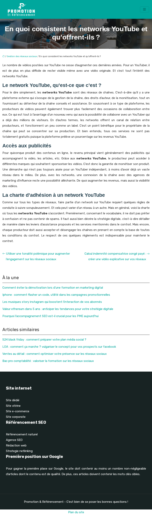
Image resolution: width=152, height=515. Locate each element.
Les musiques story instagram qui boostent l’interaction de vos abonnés (52, 302)
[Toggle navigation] (144, 9)
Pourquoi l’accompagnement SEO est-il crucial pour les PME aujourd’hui (50, 316)
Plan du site (76, 512)
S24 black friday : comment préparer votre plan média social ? (44, 339)
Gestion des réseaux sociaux (22, 56)
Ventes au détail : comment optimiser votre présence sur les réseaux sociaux (54, 354)
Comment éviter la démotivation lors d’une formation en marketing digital (52, 287)
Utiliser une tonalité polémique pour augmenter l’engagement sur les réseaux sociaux (38, 256)
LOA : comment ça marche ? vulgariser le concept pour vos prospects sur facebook (59, 346)
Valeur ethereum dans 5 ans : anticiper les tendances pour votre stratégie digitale (57, 309)
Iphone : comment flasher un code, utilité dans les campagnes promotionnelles (56, 295)
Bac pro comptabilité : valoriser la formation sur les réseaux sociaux (48, 361)
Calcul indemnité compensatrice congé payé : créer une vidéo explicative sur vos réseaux (115, 256)
